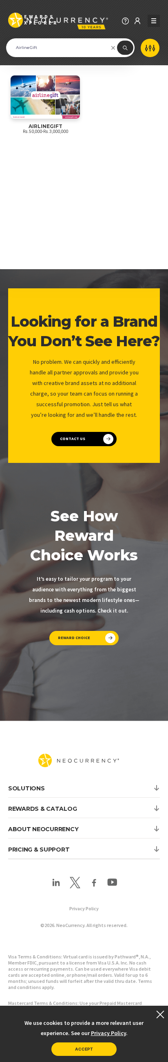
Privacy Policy (84, 908)
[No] (160, 1014)
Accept (84, 1049)
